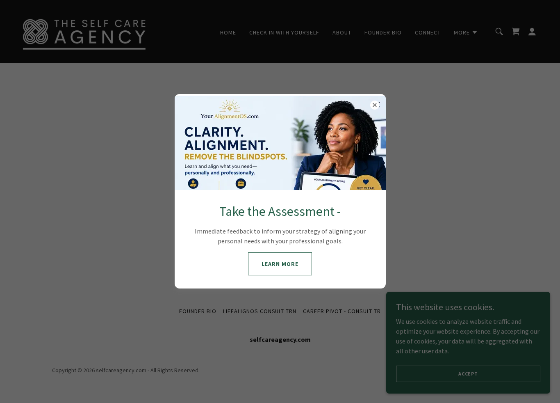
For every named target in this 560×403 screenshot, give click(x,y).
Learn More (280, 264)
